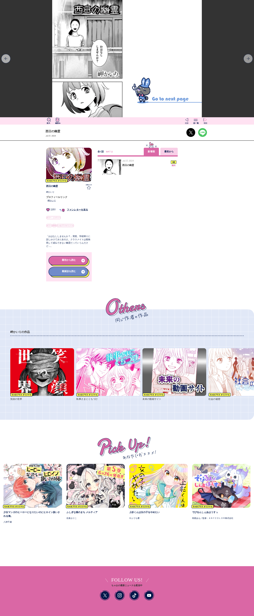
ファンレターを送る (77, 209)
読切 (54, 225)
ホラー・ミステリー (53, 217)
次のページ (31, 58)
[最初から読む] (69, 264)
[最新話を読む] (69, 275)
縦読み (58, 123)
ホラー (49, 225)
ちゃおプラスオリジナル (65, 225)
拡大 (48, 123)
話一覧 (196, 123)
